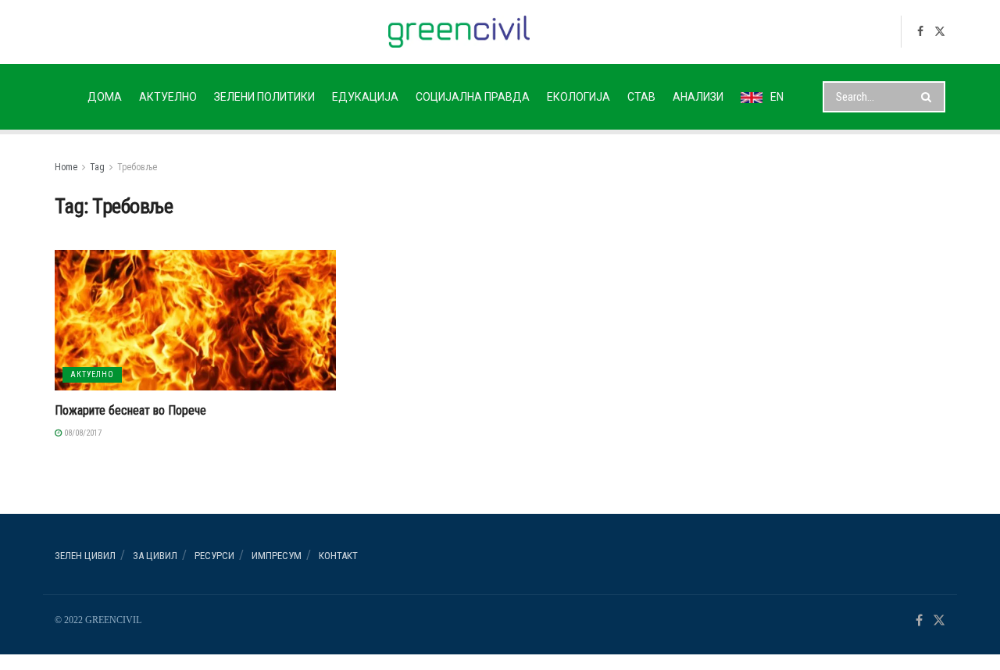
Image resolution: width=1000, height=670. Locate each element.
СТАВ (641, 97)
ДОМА (105, 97)
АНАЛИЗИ (698, 97)
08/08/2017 (82, 433)
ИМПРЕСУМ (277, 555)
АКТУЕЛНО (168, 97)
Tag (97, 167)
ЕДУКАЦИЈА (365, 97)
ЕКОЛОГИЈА (578, 97)
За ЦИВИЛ (155, 555)
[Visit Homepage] (459, 32)
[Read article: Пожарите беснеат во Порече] (195, 320)
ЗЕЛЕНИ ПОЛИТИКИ (264, 97)
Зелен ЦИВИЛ (85, 555)
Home (66, 167)
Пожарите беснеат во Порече (130, 410)
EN (777, 97)
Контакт (338, 555)
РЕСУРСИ (214, 555)
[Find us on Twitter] (939, 32)
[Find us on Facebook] (920, 32)
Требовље (137, 167)
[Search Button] (929, 96)
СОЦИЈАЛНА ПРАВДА (473, 97)
